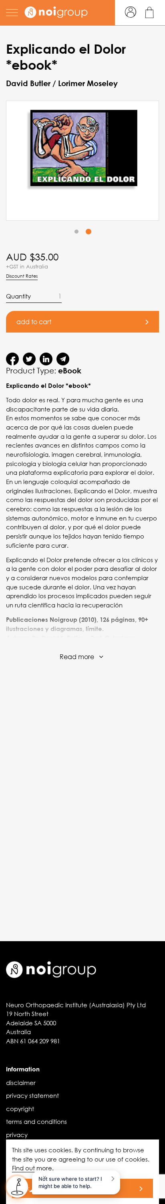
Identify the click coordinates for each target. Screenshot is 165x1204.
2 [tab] (88, 231)
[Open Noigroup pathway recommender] (17, 1187)
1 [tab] (76, 232)
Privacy (17, 1135)
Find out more (32, 1168)
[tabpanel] (82, 161)
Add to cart (33, 321)
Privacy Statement (32, 1095)
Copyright (20, 1109)
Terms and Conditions (36, 1121)
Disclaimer (21, 1083)
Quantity (18, 296)
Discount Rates (22, 276)
